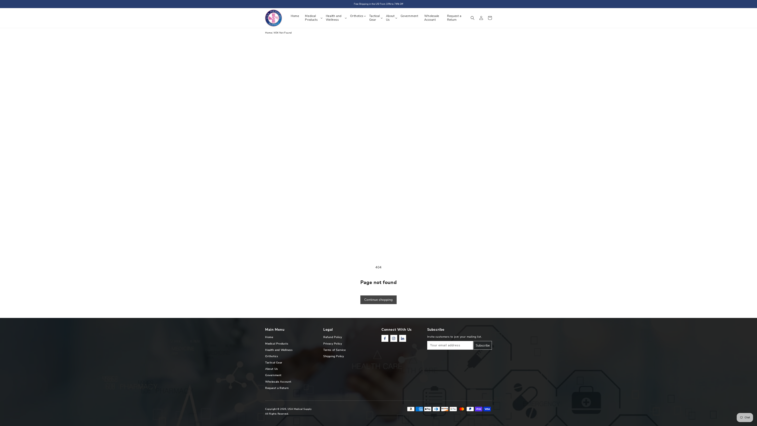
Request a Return (277, 388)
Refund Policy (332, 337)
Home (268, 33)
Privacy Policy (332, 343)
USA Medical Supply (300, 409)
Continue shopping (378, 299)
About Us (271, 369)
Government (273, 375)
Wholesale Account (278, 381)
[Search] (472, 18)
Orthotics (271, 356)
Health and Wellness (279, 350)
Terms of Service (334, 350)
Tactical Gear (273, 362)
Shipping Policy (333, 356)
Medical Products (276, 343)
